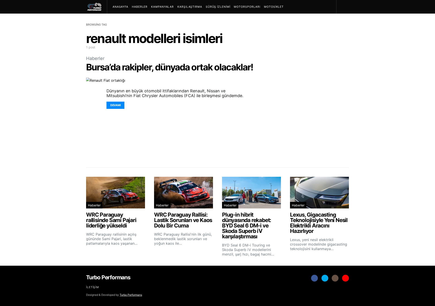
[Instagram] (335, 278)
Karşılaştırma (189, 6)
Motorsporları (247, 6)
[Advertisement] (315, 90)
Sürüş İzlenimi (218, 6)
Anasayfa (120, 6)
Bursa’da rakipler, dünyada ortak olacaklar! (169, 67)
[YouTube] (345, 278)
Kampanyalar (162, 6)
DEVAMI (115, 105)
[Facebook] (314, 278)
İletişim (92, 287)
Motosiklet (274, 6)
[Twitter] (324, 278)
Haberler (139, 6)
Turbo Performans (131, 294)
